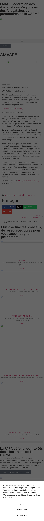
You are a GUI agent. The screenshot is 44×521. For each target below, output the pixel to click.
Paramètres (22, 504)
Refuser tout (22, 510)
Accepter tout (22, 515)
